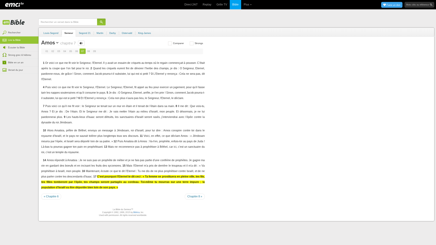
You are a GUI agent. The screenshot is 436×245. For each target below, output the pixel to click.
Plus (247, 4)
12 (115, 141)
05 (70, 51)
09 (94, 51)
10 (44, 130)
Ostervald (127, 33)
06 (76, 51)
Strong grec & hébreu (19, 55)
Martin (100, 33)
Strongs (198, 43)
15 (124, 165)
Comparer (178, 43)
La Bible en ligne (13, 22)
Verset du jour (15, 70)
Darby (112, 33)
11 (141, 135)
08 (88, 51)
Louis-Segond (50, 33)
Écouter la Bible (16, 47)
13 (105, 146)
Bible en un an (16, 62)
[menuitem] (19, 32)
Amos (48, 42)
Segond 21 (85, 33)
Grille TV (221, 4)
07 (82, 51)
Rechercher (14, 32)
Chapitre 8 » (194, 196)
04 (64, 51)
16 (83, 171)
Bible (235, 4)
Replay (207, 4)
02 (52, 51)
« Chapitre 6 (51, 196)
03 (58, 51)
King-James (144, 33)
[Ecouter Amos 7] (81, 43)
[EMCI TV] (14, 4)
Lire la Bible (14, 40)
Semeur (68, 33)
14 (44, 160)
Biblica (136, 212)
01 (46, 51)
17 (94, 176)
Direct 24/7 (191, 4)
